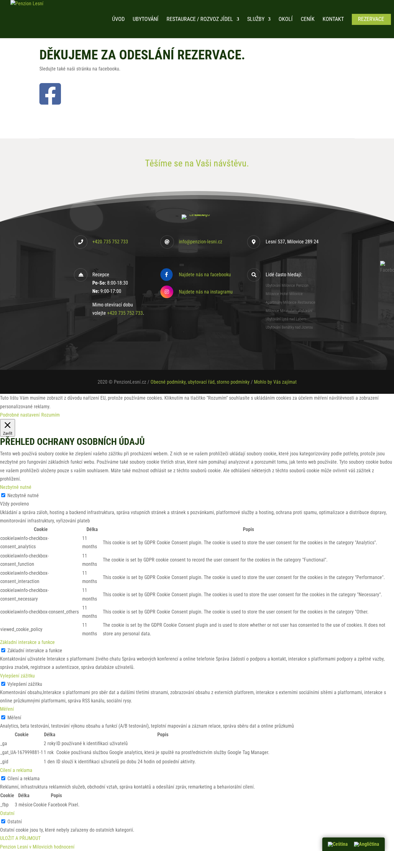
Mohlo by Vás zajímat (275, 382)
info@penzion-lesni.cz (200, 242)
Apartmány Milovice (281, 302)
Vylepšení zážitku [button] (17, 676)
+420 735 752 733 (110, 242)
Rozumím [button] (50, 415)
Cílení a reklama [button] (16, 770)
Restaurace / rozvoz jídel (200, 19)
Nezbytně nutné (23, 495)
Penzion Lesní (14, 847)
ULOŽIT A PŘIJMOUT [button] (20, 838)
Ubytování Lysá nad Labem (286, 319)
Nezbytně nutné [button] (15, 487)
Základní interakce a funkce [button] (27, 642)
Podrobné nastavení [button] (20, 415)
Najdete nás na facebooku (205, 275)
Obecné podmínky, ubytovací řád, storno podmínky (200, 382)
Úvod (118, 19)
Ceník (308, 19)
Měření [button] (7, 709)
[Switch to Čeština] (338, 844)
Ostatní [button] (7, 813)
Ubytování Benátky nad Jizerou (289, 327)
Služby (255, 19)
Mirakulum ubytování (296, 310)
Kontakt (333, 19)
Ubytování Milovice (280, 285)
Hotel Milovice (291, 293)
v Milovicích (41, 847)
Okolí (286, 19)
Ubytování (146, 19)
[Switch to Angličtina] (366, 844)
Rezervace (371, 19)
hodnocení (64, 847)
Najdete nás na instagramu (206, 292)
